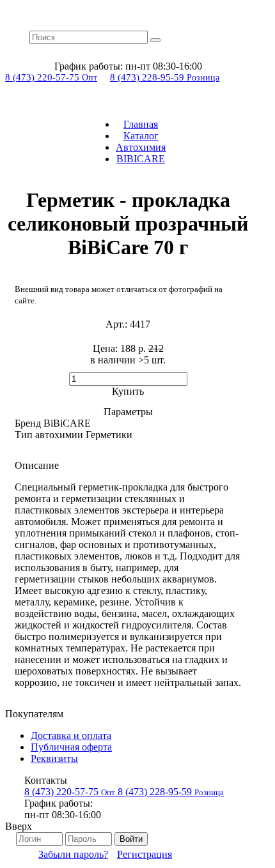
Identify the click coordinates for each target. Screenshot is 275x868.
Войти (131, 839)
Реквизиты (54, 758)
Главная (140, 124)
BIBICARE (140, 158)
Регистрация (144, 854)
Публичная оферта (71, 747)
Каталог (141, 135)
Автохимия (141, 147)
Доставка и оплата (71, 735)
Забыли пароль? (73, 854)
